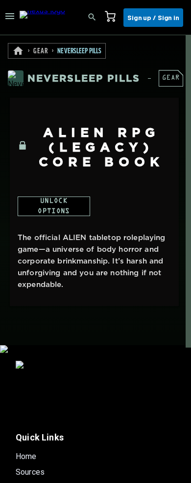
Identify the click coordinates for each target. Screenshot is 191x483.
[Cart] (113, 17)
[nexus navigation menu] (10, 17)
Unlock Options (54, 206)
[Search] (95, 17)
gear (40, 51)
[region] (95, 259)
